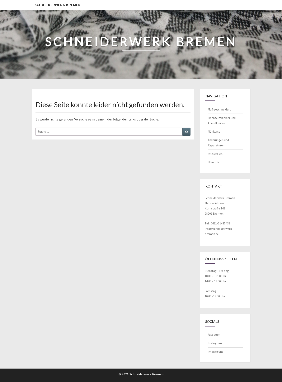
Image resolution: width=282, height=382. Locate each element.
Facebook (214, 334)
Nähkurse (214, 131)
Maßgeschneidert (219, 109)
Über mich (214, 162)
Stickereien (215, 154)
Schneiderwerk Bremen (58, 4)
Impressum (215, 352)
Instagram (215, 343)
